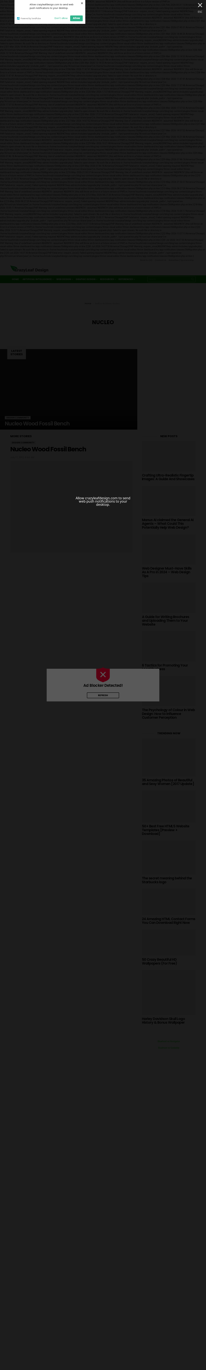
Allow (76, 18)
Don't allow (61, 18)
